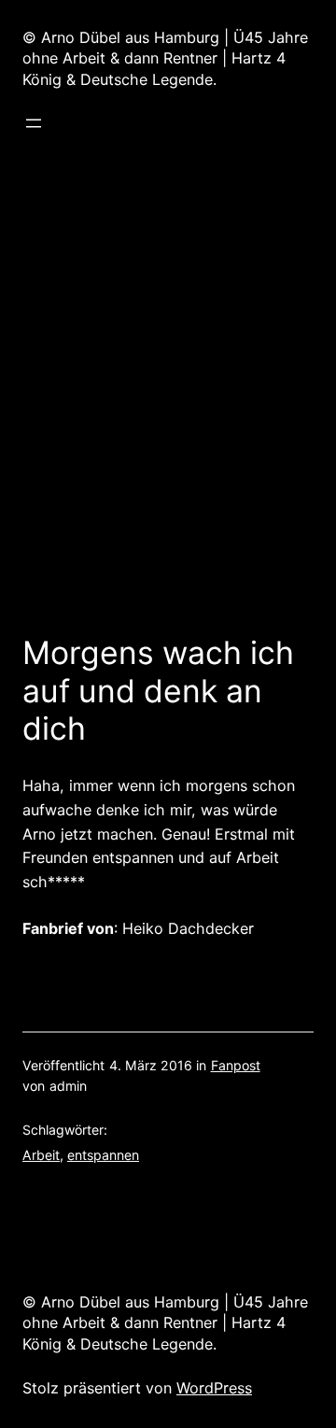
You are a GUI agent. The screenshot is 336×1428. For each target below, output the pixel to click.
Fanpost (235, 1065)
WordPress (214, 1388)
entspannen (103, 1155)
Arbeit (41, 1155)
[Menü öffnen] (33, 123)
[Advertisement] (168, 392)
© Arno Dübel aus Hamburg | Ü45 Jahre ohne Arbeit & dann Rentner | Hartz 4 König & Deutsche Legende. (165, 58)
